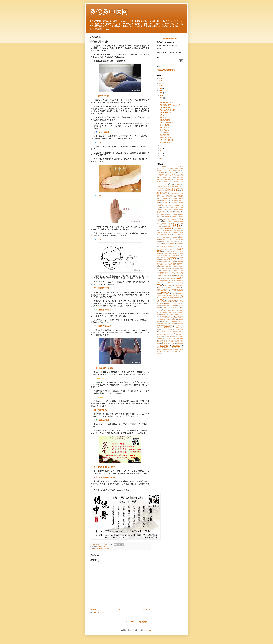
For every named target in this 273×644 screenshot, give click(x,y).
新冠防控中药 (170, 333)
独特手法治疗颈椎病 (174, 297)
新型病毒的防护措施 (168, 342)
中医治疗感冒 (174, 202)
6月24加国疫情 (179, 166)
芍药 (172, 272)
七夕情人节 (170, 168)
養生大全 (164, 346)
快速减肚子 (180, 266)
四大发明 (166, 243)
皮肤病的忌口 (161, 246)
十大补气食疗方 (164, 130)
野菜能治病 (162, 319)
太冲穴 (99, 142)
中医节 (167, 183)
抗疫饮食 (167, 268)
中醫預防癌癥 (167, 226)
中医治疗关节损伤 (175, 193)
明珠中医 (173, 280)
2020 (160, 86)
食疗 (179, 303)
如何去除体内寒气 (176, 255)
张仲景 (162, 266)
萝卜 (179, 325)
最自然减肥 (174, 321)
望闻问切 (160, 318)
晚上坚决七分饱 (105, 310)
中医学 (171, 184)
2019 (160, 88)
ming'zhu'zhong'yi (161, 353)
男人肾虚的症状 (165, 270)
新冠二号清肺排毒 (172, 331)
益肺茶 (180, 310)
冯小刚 (169, 239)
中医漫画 (171, 211)
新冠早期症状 (161, 333)
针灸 (166, 273)
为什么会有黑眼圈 (175, 230)
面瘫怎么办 (173, 303)
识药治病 (177, 272)
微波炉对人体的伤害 (167, 329)
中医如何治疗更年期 (177, 181)
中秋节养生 (177, 211)
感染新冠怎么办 (162, 331)
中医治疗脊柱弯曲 (162, 198)
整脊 (158, 348)
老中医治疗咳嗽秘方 (170, 263)
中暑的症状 (173, 216)
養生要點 (176, 346)
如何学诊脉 (163, 259)
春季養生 (165, 297)
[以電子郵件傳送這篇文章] (115, 544)
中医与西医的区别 (162, 177)
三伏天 (173, 170)
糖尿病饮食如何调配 (168, 349)
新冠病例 (160, 336)
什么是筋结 (163, 234)
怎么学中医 (176, 295)
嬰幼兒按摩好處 (177, 351)
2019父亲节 (171, 166)
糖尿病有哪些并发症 (175, 348)
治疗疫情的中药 (169, 283)
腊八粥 (174, 325)
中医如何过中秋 (166, 181)
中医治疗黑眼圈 (165, 202)
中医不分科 (180, 175)
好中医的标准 (166, 255)
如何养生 (172, 259)
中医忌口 (173, 183)
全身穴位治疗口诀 (174, 251)
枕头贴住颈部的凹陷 (107, 477)
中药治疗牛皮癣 (170, 213)
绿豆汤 (175, 318)
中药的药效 (161, 214)
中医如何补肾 (160, 183)
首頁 (120, 609)
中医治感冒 (168, 205)
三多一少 (179, 172)
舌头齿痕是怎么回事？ (166, 137)
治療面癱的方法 (168, 285)
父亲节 (182, 236)
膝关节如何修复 (164, 135)
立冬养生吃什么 (170, 246)
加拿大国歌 (163, 241)
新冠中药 (181, 331)
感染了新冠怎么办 (178, 329)
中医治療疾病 (176, 205)
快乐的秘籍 (173, 266)
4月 (161, 155)
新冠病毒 (167, 336)
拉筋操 (180, 278)
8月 (161, 145)
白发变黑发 (180, 245)
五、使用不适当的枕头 (104, 467)
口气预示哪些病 (160, 174)
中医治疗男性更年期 (169, 195)
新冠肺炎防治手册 (167, 334)
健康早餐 (170, 314)
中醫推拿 (172, 224)
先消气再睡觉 (104, 132)
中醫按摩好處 (167, 221)
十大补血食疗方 (164, 125)
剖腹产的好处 (171, 305)
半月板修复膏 (171, 241)
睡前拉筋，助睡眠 (106, 368)
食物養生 (164, 305)
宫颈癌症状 (169, 295)
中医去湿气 (172, 177)
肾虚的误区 (170, 287)
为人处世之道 (180, 228)
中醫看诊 (164, 224)
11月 (161, 95)
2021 (160, 83)
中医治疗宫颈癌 (171, 196)
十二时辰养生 (166, 170)
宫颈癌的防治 (161, 295)
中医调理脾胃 (167, 209)
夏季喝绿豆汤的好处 (174, 309)
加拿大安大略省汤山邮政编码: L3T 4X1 (104, 548)
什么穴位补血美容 (165, 132)
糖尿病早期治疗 (165, 348)
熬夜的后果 (172, 343)
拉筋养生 (173, 278)
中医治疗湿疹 (165, 200)
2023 (160, 78)
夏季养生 (165, 309)
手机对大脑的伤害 (177, 234)
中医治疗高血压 (173, 198)
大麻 (178, 174)
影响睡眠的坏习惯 (165, 142)
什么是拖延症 (175, 232)
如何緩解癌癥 (165, 261)
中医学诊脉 (177, 184)
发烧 (161, 243)
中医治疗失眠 (171, 190)
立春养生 (178, 246)
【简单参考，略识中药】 (167, 140)
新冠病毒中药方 (174, 336)
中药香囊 (181, 214)
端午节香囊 (164, 343)
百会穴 (99, 240)
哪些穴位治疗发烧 (165, 127)
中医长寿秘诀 (168, 179)
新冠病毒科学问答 (169, 338)
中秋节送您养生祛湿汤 (166, 102)
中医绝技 (170, 207)
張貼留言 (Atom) (98, 612)
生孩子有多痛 (160, 245)
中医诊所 (159, 184)
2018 (160, 91)
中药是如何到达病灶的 (171, 214)
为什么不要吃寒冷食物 (163, 230)
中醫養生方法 (160, 228)
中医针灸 (165, 184)
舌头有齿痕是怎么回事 (165, 265)
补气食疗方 (177, 287)
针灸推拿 (165, 275)
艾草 (174, 265)
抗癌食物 (173, 268)
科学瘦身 (173, 301)
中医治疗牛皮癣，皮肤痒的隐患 (172, 188)
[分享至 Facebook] (121, 544)
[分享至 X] (119, 544)
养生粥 (174, 293)
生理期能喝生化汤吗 (171, 245)
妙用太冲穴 (163, 115)
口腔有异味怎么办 (170, 174)
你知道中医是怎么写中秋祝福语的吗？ (171, 105)
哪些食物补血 (176, 307)
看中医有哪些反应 (170, 300)
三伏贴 (178, 170)
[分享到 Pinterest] (123, 544)
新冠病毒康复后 (179, 338)
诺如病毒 (159, 312)
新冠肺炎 (177, 333)
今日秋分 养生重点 (165, 107)
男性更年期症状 (174, 270)
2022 (160, 81)
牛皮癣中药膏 (161, 237)
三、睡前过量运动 (102, 326)
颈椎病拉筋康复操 (165, 120)
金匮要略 (173, 289)
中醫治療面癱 (165, 219)
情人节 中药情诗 (179, 316)
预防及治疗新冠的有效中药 (166, 70)
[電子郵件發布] (111, 544)
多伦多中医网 (109, 11)
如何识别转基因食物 (165, 112)
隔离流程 (177, 342)
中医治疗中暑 (167, 186)
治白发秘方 (161, 283)
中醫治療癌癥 (174, 219)
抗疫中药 (160, 268)
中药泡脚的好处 (179, 213)
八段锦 (176, 168)
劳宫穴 (99, 195)
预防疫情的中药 (167, 312)
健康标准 (177, 314)
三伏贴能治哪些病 (170, 172)
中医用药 (160, 179)
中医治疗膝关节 (166, 204)
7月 (161, 148)
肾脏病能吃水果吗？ (178, 285)
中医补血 (164, 207)
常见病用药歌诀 (163, 316)
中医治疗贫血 (161, 196)
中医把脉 (179, 183)
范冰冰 (167, 303)
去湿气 (178, 241)
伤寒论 (166, 251)
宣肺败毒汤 (180, 293)
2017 (160, 158)
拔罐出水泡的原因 (164, 280)
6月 (161, 150)
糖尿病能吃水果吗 (164, 351)
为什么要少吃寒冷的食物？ (167, 110)
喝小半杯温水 (104, 420)
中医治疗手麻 (160, 188)
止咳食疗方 (175, 236)
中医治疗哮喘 (180, 196)
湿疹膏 (173, 323)
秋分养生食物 (180, 300)
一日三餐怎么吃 (162, 168)
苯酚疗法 (162, 303)
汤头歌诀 (173, 261)
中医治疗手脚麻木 (177, 186)
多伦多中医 (168, 253)
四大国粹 (172, 243)
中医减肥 (175, 209)
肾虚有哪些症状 (162, 287)
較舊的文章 (146, 609)
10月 (161, 98)
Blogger (149, 630)
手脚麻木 (168, 236)
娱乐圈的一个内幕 (165, 310)
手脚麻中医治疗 (160, 236)
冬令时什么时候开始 (172, 237)
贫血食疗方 (163, 117)
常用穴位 (171, 316)
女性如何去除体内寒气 (166, 122)
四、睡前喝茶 (100, 410)
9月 (161, 100)
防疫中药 (172, 275)
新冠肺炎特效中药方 (178, 334)
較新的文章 (93, 609)
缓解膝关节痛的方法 (166, 325)
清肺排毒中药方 (168, 318)
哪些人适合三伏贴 (166, 307)
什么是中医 (167, 232)
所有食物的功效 (165, 278)
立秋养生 (171, 249)
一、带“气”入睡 (101, 96)
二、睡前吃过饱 (101, 288)
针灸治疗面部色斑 (173, 273)
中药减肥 (160, 216)
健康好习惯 (163, 314)
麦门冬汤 (178, 275)
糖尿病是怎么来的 (179, 349)
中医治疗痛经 (174, 200)
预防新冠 (175, 312)
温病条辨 (167, 323)
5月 (161, 153)
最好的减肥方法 (166, 321)
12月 (161, 93)
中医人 (174, 175)
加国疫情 (175, 239)
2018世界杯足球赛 (161, 166)
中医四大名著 (180, 177)
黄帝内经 (168, 327)
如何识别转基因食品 (172, 257)
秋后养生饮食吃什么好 (163, 301)
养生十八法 (173, 290)
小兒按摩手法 (167, 175)
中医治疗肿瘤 (180, 195)
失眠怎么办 (102, 547)
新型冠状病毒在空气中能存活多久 (166, 340)
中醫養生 (176, 226)
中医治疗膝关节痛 (176, 204)
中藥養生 (169, 228)
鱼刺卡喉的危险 (165, 290)
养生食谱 (165, 293)
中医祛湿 (177, 207)
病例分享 (174, 310)
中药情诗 (167, 216)
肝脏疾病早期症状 (164, 272)
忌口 (167, 266)
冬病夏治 (163, 239)
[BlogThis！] (117, 544)
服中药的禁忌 (180, 280)
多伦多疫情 (175, 253)
